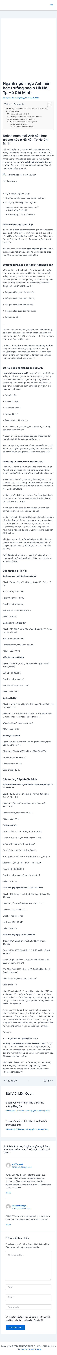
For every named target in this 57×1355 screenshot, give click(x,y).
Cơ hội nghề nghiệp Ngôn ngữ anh (22, 119)
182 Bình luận (11, 1111)
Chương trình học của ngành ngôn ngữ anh (26, 117)
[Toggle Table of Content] (48, 104)
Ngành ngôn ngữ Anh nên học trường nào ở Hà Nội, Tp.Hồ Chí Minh (27, 109)
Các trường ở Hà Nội (20, 124)
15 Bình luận (11, 1129)
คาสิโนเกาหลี (17, 1164)
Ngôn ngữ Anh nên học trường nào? (23, 122)
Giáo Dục (21, 1111)
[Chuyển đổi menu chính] (51, 5)
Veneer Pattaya (19, 1206)
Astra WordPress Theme (30, 1349)
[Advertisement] (28, 50)
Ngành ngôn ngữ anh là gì (19, 114)
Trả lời (8, 1193)
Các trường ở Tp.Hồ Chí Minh (23, 127)
